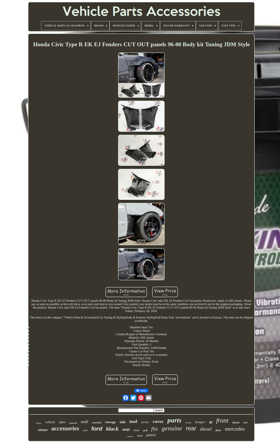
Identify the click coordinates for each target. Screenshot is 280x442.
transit (188, 422)
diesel (206, 429)
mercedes (235, 429)
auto (62, 422)
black (112, 429)
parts (174, 420)
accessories (65, 428)
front (222, 420)
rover (158, 421)
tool (133, 421)
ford (96, 428)
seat (126, 429)
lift (210, 422)
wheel (136, 430)
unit (85, 430)
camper (130, 436)
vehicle (50, 422)
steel (245, 422)
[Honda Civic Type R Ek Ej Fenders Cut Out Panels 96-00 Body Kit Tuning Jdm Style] (141, 75)
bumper (200, 422)
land (139, 435)
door (218, 430)
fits (154, 429)
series (145, 422)
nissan (43, 430)
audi (84, 421)
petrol (151, 435)
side (123, 422)
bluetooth (73, 423)
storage (110, 422)
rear (191, 428)
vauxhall (96, 422)
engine (39, 423)
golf (145, 430)
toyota (235, 422)
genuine (172, 428)
